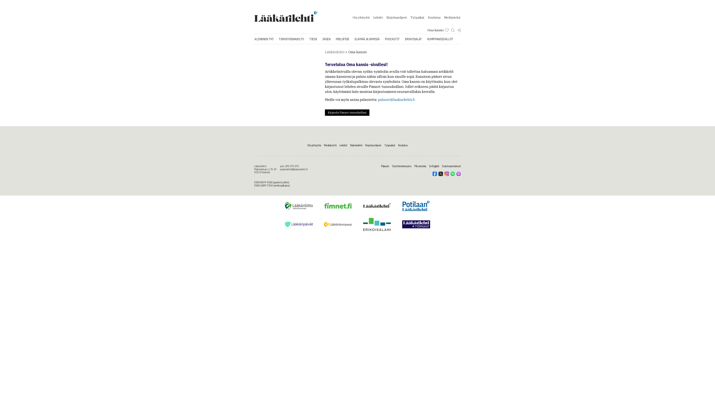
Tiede (313, 39)
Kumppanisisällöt (440, 39)
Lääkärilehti (334, 52)
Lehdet (378, 17)
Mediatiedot (452, 17)
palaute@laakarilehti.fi (396, 100)
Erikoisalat (413, 39)
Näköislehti (356, 145)
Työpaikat (417, 17)
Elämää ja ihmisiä (367, 39)
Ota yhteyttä (361, 17)
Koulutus (434, 17)
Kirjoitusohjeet (397, 17)
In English (434, 166)
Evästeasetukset (451, 166)
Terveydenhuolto (291, 39)
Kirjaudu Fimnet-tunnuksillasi (347, 112)
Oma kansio (357, 52)
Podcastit (392, 39)
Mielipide (342, 39)
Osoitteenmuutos (401, 166)
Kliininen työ (264, 39)
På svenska (420, 166)
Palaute (385, 166)
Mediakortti (330, 145)
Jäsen (326, 39)
